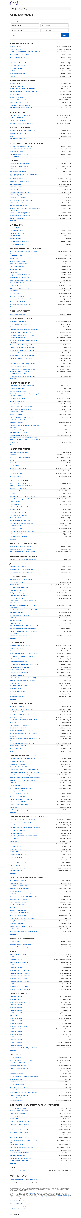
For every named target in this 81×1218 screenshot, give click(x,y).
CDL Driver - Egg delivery (17, 195)
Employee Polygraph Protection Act (17, 1200)
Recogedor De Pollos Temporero (19, 615)
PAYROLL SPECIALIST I (16, 526)
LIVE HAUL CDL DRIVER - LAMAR (19, 1132)
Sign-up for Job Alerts (32, 1179)
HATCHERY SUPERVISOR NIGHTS (19, 587)
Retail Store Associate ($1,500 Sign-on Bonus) (23, 1048)
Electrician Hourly (15, 694)
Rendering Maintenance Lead (18, 662)
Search (65, 35)
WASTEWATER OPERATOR (17, 256)
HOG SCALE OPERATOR (16, 1116)
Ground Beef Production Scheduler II (20, 1127)
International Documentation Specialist (21, 1158)
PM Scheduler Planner (16, 648)
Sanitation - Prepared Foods (18, 468)
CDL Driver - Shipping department (20, 163)
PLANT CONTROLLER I (16, 49)
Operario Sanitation (15, 463)
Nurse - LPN (13, 751)
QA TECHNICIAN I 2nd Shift (18, 880)
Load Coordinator (15, 1150)
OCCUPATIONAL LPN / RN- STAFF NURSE (22, 709)
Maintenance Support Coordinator (20, 105)
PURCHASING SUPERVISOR (18, 63)
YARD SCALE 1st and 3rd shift (18, 412)
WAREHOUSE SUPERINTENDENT (19, 1153)
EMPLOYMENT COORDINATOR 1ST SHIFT (22, 89)
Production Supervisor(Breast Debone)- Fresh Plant (25, 828)
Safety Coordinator (15, 285)
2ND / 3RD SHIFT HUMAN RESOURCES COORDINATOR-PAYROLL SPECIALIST (21, 484)
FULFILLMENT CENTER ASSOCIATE (20, 1138)
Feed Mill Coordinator (16, 620)
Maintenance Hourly (16, 688)
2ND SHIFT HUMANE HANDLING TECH (21, 123)
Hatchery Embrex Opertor (17, 623)
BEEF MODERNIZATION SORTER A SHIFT (22, 386)
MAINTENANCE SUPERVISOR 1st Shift (21, 645)
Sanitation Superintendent (17, 1084)
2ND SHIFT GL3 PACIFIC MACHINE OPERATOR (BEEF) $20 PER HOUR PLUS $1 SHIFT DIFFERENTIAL (25, 438)
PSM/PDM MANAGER (16, 849)
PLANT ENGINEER (15, 236)
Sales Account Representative (18, 1002)
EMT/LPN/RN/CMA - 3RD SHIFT (19, 283)
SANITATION (13, 460)
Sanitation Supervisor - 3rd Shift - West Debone (24, 1076)
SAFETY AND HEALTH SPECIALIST (20, 1087)
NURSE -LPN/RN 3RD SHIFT (18, 728)
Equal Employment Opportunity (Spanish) (19, 1208)
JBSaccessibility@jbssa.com (36, 1193)
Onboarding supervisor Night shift (20, 520)
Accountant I (13, 60)
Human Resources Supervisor (18, 515)
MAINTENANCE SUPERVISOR (18, 233)
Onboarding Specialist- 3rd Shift (19, 507)
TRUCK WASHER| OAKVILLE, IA (19, 590)
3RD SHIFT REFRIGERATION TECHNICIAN (22, 355)
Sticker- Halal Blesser (16, 414)
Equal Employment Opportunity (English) (18, 1206)
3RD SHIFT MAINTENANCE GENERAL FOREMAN (24, 653)
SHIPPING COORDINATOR (17, 139)
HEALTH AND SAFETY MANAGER (19, 725)
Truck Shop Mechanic (16, 857)
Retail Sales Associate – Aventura (19, 978)
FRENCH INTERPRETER (16, 518)
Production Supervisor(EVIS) (18, 830)
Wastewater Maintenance (17, 361)
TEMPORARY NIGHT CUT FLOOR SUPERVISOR (23, 819)
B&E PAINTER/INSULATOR (17, 338)
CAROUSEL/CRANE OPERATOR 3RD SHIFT (22, 1147)
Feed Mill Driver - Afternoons (18, 206)
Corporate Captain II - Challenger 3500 (21, 572)
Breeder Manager (15, 785)
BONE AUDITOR (14, 838)
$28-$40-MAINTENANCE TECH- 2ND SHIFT (22, 347)
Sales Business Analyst (16, 152)
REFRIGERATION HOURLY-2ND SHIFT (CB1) (22, 376)
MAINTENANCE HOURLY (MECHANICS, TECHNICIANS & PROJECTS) (21, 372)
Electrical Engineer (15, 238)
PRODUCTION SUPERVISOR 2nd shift (21, 822)
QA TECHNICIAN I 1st (16, 929)
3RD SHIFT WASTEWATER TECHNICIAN (21, 280)
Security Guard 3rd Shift (17, 706)
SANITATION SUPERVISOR (17, 796)
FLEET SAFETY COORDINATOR (19, 264)
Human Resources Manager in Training (21, 523)
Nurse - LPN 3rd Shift (16, 748)
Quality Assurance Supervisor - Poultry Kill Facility (24, 931)
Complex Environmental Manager (20, 275)
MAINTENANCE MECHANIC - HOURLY (21, 332)
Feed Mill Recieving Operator (18, 391)
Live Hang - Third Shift (16, 422)
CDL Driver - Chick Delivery (18, 197)
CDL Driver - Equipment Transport (20, 192)
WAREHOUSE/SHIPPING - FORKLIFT (20, 1129)
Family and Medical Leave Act (16, 1203)
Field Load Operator (15, 184)
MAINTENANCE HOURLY (17, 675)
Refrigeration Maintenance (18, 691)
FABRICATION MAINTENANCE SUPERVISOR (23, 680)
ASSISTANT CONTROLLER (17, 65)
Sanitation (13, 455)
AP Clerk (12, 71)
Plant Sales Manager (16, 1042)
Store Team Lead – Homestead (19, 954)
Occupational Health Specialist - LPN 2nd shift (23, 733)
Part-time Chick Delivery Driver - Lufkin (21, 200)
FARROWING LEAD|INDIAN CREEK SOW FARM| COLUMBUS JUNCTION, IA (24, 606)
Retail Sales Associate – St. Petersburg (21, 989)
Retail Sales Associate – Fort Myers (20, 976)
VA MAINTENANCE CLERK (17, 97)
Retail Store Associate (16, 1005)
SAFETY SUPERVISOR (16, 293)
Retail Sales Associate (16, 959)
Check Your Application (17, 1179)
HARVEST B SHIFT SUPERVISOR (19, 802)
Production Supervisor (16, 825)
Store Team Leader (15, 1015)
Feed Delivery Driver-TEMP (18, 171)
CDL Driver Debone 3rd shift (18, 169)
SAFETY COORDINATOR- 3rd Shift (20, 714)
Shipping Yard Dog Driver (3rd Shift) (20, 215)
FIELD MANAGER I (15, 585)
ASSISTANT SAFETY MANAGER (19, 767)
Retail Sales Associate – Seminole (19, 970)
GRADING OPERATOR (16, 865)
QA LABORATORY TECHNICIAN (19, 886)
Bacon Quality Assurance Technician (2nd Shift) (23, 836)
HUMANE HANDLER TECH (17, 118)
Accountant (13, 76)
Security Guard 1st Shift (17, 712)
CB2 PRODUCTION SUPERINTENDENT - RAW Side (24, 772)
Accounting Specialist (16, 46)
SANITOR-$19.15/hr (15, 476)
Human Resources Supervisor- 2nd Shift (21, 499)
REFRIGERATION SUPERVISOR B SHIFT (21, 670)
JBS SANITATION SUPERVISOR (19, 1068)
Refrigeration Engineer (16, 244)
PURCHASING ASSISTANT (17, 868)
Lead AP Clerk (14, 1135)
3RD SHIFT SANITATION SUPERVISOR (21, 1060)
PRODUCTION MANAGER (17, 764)
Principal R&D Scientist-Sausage (19, 947)
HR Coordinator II (15, 491)
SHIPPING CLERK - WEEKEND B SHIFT (21, 108)
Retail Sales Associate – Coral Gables (20, 981)
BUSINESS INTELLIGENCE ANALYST (20, 149)
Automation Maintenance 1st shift (20, 667)
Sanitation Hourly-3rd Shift (18, 1065)
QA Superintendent (15, 891)
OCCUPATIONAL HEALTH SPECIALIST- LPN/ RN (24, 720)
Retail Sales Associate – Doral (18, 1026)
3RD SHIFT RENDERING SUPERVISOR (20, 788)
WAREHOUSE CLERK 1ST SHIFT (19, 102)
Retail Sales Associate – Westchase (20, 957)
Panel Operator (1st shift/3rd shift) (20, 791)
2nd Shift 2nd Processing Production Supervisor (24, 92)
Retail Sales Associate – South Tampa (21, 965)
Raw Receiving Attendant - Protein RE (21, 406)
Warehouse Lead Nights (17, 401)
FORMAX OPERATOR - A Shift (18, 854)
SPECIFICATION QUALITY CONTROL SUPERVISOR (24, 897)
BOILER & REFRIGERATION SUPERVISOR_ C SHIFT (24, 664)
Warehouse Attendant (16, 860)
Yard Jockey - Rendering (17, 430)
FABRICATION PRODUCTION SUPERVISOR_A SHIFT (25, 777)
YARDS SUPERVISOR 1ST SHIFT (19, 794)
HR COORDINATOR (15, 493)
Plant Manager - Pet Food (17, 761)
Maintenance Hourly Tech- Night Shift (21, 345)
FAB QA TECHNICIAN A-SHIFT (18, 902)
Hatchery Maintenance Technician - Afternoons (24, 329)
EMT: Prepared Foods (16, 717)
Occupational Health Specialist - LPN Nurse (22, 743)
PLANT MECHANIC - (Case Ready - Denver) (22, 364)
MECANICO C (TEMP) (16, 683)
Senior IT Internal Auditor (17, 57)
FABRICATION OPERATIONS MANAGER (21, 799)
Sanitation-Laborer (15, 94)
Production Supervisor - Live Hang (20, 775)
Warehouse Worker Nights (18, 398)
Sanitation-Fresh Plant (16, 473)
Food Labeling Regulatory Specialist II (21, 944)
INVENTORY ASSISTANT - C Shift (19, 54)
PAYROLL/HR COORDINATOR (18, 488)
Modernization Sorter (16, 883)
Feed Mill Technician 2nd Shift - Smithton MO (23, 629)
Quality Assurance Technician (18, 899)
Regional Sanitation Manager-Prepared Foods (23, 1092)
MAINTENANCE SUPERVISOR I (19, 686)
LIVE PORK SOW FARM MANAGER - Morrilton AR (24, 626)
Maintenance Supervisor (17, 697)
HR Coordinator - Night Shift (18, 512)
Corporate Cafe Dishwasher (18, 133)
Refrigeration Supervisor (17, 659)
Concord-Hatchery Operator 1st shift (20, 435)
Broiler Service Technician (17, 121)
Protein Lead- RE (15, 404)
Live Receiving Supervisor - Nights (20, 810)
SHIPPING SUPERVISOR (16, 612)
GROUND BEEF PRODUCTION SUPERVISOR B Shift (24, 769)
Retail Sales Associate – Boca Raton (20, 973)
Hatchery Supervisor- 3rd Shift (19, 595)
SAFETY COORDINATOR (17, 296)
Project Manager (15, 941)
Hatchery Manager (15, 618)
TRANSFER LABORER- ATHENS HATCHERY (22, 417)
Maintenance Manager (16, 651)
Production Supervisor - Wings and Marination (23, 759)
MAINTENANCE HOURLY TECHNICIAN (21, 358)
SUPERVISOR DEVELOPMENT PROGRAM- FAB (23, 559)
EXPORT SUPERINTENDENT (18, 905)
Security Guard (14, 258)
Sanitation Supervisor (16, 1057)
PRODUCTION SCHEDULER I (18, 100)
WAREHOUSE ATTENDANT (18, 1171)
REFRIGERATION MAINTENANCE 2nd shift (22, 369)
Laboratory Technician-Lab (18, 910)
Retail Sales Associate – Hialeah (19, 986)
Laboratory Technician (16, 923)
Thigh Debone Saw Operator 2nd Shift (21, 409)
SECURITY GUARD (15, 83)
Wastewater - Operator (16, 353)
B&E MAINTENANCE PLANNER (19, 672)
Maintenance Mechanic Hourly (19, 327)
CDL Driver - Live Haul (16, 203)
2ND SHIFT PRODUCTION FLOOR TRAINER (22, 496)
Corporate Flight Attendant (18, 566)
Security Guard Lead (16, 269)
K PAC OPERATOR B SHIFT (17, 388)
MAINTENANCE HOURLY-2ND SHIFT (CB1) (22, 335)
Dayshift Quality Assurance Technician (21, 926)
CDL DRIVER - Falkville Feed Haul (19, 166)
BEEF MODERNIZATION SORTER (19, 913)
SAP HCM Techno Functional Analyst (20, 546)
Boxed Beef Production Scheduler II (20, 1124)
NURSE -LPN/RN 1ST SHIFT (18, 746)
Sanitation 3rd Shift (15, 465)
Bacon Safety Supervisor (17, 267)
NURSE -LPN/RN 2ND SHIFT (18, 736)
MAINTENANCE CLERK (16, 86)
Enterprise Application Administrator (20, 549)
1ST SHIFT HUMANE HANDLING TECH (21, 115)
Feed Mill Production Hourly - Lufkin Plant (22, 579)
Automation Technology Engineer (20, 241)
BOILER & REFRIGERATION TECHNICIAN (21, 656)
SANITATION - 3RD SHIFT (17, 1063)
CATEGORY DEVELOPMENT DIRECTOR (21, 146)
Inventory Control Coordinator (19, 1111)
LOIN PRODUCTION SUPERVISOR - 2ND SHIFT (23, 780)
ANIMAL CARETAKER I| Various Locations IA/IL (23, 610)
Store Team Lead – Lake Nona (19, 962)
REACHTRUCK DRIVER (16, 1145)
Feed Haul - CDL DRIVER (17, 218)
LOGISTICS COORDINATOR (18, 1108)
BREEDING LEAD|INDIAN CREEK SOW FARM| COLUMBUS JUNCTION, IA (23, 602)
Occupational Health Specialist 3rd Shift (21, 299)
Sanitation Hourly (15, 471)
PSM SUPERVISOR (15, 291)
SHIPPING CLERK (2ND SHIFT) (18, 432)
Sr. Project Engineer (15, 228)
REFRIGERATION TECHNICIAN (18, 324)
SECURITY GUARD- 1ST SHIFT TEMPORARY (22, 131)
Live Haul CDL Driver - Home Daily (20, 181)
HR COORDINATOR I (16, 528)
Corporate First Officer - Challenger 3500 (22, 569)
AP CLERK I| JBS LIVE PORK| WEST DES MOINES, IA (25, 52)
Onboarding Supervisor (17, 534)
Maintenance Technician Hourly (19, 321)
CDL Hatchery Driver (16, 187)
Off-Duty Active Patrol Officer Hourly (20, 304)
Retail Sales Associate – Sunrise (19, 984)
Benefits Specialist (15, 501)
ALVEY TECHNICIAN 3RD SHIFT (19, 366)
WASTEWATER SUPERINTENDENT (20, 288)
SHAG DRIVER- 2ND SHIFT (17, 179)
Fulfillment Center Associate (18, 314)
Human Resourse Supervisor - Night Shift (22, 531)
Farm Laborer (14, 442)
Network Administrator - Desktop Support (22, 552)
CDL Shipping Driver (16, 189)
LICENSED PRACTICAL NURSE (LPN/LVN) (22, 731)
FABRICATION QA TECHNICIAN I (19, 888)
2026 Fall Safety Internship (17, 302)
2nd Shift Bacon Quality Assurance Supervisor (23, 894)
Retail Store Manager (16, 968)
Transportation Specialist (17, 1113)
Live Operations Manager (17, 593)
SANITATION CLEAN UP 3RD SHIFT (20, 457)
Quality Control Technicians (18, 915)
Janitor (12, 136)
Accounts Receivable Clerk (17, 73)
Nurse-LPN (13, 722)
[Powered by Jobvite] (14, 1214)
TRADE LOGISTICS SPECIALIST (19, 1161)
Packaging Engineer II (16, 230)
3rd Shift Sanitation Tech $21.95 (19, 452)
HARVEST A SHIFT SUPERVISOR (19, 804)
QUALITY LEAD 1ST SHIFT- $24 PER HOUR (22, 918)
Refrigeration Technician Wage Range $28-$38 (23, 678)
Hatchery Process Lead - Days (18, 420)
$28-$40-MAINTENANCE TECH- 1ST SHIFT (22, 350)
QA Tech (12, 907)
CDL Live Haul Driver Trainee (18, 636)
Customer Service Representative (19, 1121)
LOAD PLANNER (14, 852)
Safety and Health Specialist (18, 261)
